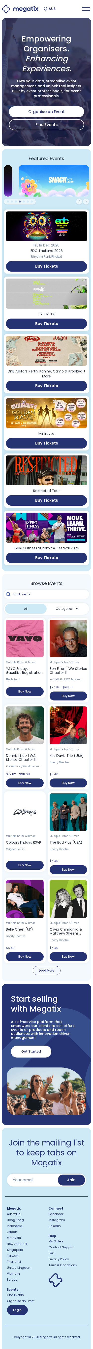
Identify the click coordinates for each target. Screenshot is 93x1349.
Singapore (15, 1250)
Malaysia (14, 1238)
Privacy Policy (59, 1259)
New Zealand (17, 1244)
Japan (12, 1232)
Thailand (14, 1262)
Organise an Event (20, 1301)
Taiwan (12, 1256)
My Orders (56, 1241)
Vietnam (13, 1274)
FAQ (51, 1253)
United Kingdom (19, 1268)
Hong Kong (15, 1220)
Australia (14, 1214)
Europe (12, 1280)
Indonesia (14, 1226)
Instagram (57, 1220)
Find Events (46, 124)
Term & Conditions (63, 1265)
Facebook (56, 1214)
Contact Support (61, 1247)
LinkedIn (55, 1226)
